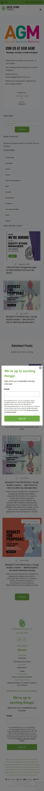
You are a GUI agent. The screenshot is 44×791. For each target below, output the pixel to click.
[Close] (40, 367)
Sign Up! (22, 418)
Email (6, 389)
